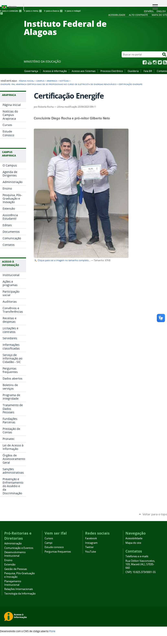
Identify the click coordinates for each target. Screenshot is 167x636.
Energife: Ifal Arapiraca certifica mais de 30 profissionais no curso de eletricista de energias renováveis (58, 84)
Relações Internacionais (18, 589)
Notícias (64, 80)
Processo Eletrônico (111, 71)
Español (149, 11)
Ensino (8, 560)
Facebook (145, 62)
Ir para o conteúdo (10, 11)
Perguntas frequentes (58, 551)
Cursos (49, 538)
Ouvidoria (133, 71)
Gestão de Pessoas (15, 569)
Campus (40, 80)
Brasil (13, 7)
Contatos (162, 71)
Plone (52, 631)
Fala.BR (148, 71)
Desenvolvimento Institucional (15, 554)
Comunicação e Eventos (18, 548)
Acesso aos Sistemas (84, 71)
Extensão (9, 564)
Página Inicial (26, 80)
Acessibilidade (133, 538)
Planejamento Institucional (12, 583)
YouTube (150, 62)
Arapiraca (52, 80)
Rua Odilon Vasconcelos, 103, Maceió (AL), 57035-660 (140, 564)
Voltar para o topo (155, 514)
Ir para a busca (53, 11)
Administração (13, 543)
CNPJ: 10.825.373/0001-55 (140, 572)
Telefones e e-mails (136, 556)
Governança (31, 71)
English (161, 11)
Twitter (160, 62)
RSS (165, 62)
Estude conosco (54, 547)
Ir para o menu (32, 11)
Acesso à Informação (55, 71)
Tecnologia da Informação (20, 593)
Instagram (155, 62)
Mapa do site (133, 543)
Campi (48, 543)
